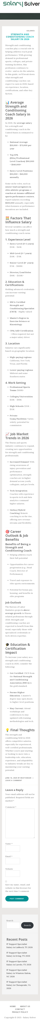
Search (9, 920)
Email (8, 856)
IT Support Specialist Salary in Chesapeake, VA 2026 (18, 985)
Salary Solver (20, 4)
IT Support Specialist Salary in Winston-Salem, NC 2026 (18, 973)
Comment (10, 807)
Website (9, 869)
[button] (20, 10)
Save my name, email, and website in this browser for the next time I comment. (18, 887)
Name (8, 843)
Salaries (31, 31)
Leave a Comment (13, 780)
